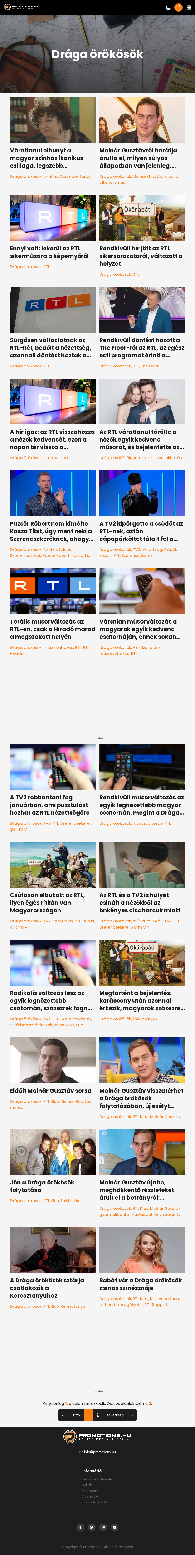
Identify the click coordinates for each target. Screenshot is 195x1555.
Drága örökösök (26, 176)
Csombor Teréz (75, 176)
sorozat (140, 458)
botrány (153, 1214)
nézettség (152, 549)
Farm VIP (140, 927)
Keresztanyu (73, 1306)
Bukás (88, 921)
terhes (105, 1304)
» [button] (132, 1415)
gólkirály (18, 829)
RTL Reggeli (156, 1304)
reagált (170, 1214)
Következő (115, 1415)
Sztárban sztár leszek (31, 1025)
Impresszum (90, 1490)
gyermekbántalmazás (121, 1214)
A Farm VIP (20, 927)
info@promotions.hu (100, 1452)
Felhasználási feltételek (97, 1479)
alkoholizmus (112, 182)
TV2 (136, 549)
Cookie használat (94, 1502)
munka (17, 1107)
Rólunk (87, 1485)
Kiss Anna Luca (164, 1298)
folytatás (142, 1019)
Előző (76, 1415)
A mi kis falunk (57, 549)
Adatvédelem (91, 1496)
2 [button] (97, 1415)
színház (50, 176)
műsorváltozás (58, 647)
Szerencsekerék (25, 555)
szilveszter (64, 1025)
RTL (46, 266)
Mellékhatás (170, 458)
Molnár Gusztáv (148, 176)
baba (119, 1304)
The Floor (150, 366)
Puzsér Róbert (56, 555)
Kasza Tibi (81, 555)
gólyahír (135, 1304)
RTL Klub (51, 1101)
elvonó (171, 176)
